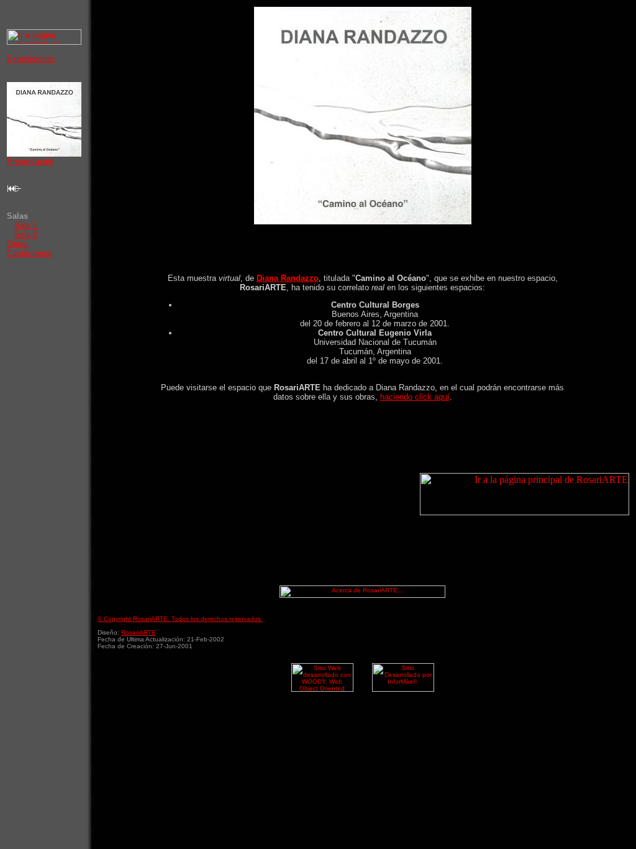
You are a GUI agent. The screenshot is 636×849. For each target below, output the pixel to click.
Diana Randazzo (288, 278)
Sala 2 (25, 234)
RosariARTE (138, 632)
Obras (18, 244)
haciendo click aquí (415, 397)
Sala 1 (25, 225)
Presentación (30, 161)
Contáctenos (29, 253)
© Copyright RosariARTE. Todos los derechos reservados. (180, 618)
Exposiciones (31, 58)
